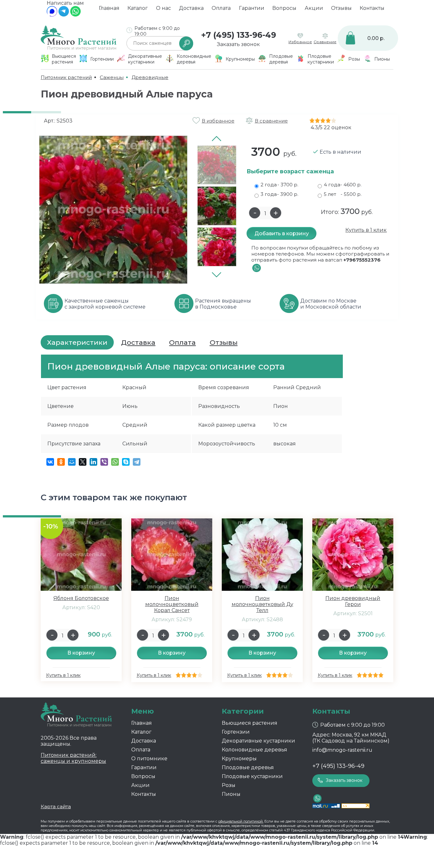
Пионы (231, 794)
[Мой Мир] (72, 462)
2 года (279, 185)
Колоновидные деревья (254, 750)
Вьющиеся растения (249, 723)
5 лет (343, 194)
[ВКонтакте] (50, 462)
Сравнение (325, 41)
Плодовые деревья (248, 767)
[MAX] (52, 15)
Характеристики (77, 342)
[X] (82, 462)
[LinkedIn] (93, 462)
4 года (343, 185)
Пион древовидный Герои (352, 601)
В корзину (81, 653)
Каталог (137, 8)
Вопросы (284, 8)
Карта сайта (56, 806)
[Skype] (126, 462)
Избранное (300, 41)
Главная (109, 8)
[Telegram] (63, 15)
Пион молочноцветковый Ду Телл (262, 604)
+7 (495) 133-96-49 (238, 35)
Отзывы (341, 8)
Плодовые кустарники (252, 776)
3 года (279, 194)
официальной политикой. (240, 821)
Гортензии (236, 732)
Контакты (372, 8)
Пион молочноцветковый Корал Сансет (172, 604)
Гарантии (251, 8)
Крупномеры (239, 759)
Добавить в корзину (281, 233)
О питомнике (149, 759)
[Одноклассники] (61, 462)
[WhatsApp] (75, 15)
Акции (314, 8)
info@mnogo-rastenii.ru (342, 750)
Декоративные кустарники (258, 741)
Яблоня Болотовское (81, 598)
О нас (163, 8)
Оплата (221, 8)
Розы (228, 785)
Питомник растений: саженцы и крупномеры (73, 758)
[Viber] (104, 462)
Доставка (191, 8)
